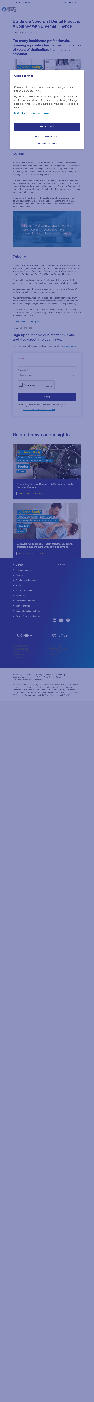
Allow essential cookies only (47, 136)
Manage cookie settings (47, 143)
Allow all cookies (47, 127)
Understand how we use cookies (32, 113)
